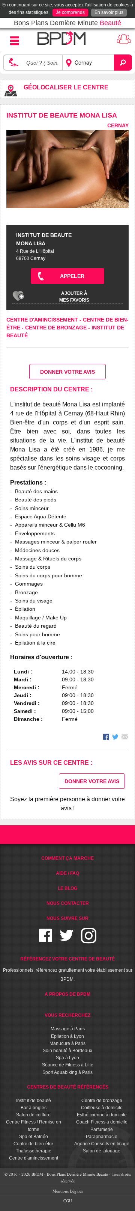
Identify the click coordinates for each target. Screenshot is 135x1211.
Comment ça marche (67, 858)
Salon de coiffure (33, 1114)
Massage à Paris (68, 1028)
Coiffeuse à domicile (102, 1107)
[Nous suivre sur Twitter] (66, 940)
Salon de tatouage (101, 1151)
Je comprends (70, 12)
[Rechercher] (123, 62)
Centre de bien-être (33, 1143)
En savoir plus (108, 12)
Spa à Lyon (67, 1057)
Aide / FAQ (67, 873)
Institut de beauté (33, 1100)
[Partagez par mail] (125, 738)
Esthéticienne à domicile (102, 1114)
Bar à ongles (33, 1107)
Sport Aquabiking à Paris (67, 1072)
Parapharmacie (101, 1136)
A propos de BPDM (67, 994)
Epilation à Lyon (67, 1036)
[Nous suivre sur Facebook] (45, 940)
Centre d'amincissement (43, 320)
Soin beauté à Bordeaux (67, 1050)
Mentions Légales (67, 1191)
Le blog (67, 888)
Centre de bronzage (56, 328)
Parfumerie (101, 1129)
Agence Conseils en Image (101, 1143)
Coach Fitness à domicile (102, 1122)
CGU (67, 1200)
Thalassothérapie (33, 1151)
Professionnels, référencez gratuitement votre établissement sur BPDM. (67, 969)
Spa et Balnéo (33, 1136)
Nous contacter (67, 903)
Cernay (118, 125)
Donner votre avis (67, 372)
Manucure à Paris (68, 1043)
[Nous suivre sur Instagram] (88, 940)
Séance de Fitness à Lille (67, 1065)
